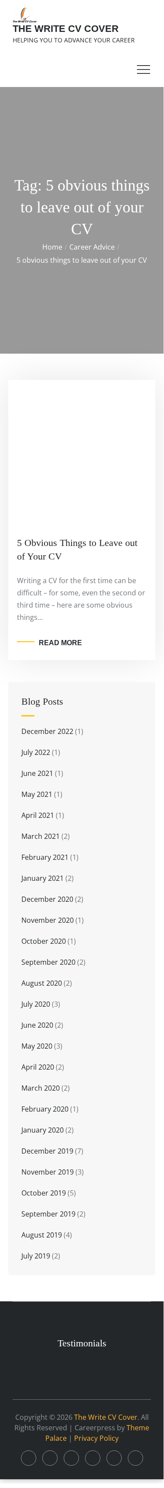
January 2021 (42, 878)
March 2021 (40, 836)
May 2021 (36, 794)
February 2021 (44, 857)
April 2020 (37, 1067)
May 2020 (36, 1046)
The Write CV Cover (66, 28)
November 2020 (47, 920)
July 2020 (35, 1004)
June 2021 (37, 773)
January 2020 (42, 1130)
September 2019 (48, 1214)
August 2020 (41, 983)
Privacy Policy (96, 1438)
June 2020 (37, 1025)
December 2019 (47, 1151)
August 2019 (41, 1235)
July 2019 (35, 1256)
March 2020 (40, 1088)
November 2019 (47, 1172)
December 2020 (47, 899)
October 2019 (43, 1193)
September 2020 (48, 962)
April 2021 (37, 815)
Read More (60, 643)
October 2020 (43, 941)
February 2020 (44, 1109)
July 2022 (35, 752)
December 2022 (47, 731)
